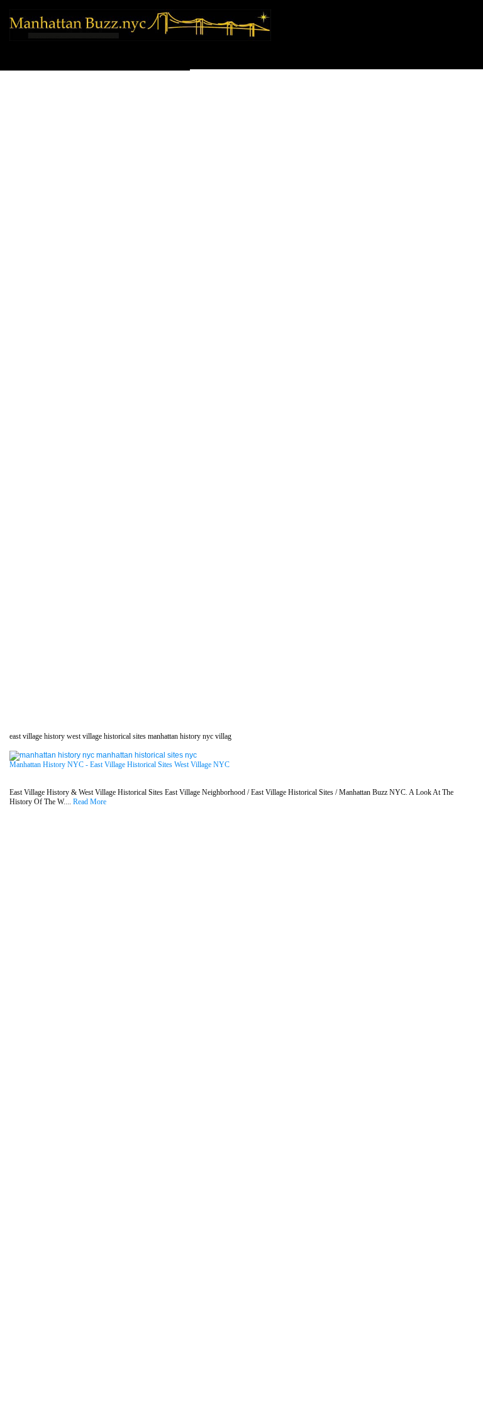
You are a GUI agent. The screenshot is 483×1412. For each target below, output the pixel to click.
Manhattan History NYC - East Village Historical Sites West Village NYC (119, 765)
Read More (89, 801)
